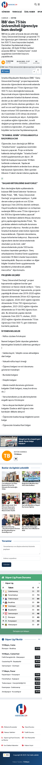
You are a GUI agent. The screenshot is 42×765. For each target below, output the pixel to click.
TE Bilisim (18, 454)
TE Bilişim (26, 762)
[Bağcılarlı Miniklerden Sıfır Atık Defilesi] (31, 477)
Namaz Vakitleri (9, 732)
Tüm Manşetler (29, 738)
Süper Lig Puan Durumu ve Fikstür (10, 739)
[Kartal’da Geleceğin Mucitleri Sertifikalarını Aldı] (31, 520)
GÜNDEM (6, 12)
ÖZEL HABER (29, 12)
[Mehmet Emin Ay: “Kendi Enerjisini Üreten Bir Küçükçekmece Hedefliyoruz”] (11, 520)
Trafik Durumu (29, 732)
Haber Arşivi (29, 745)
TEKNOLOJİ (17, 12)
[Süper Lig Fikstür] (39, 639)
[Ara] (35, 4)
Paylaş (6, 71)
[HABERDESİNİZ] (9, 4)
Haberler (4, 18)
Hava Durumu (29, 727)
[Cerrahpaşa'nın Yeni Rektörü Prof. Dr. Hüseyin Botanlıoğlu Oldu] (11, 477)
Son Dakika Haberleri (11, 745)
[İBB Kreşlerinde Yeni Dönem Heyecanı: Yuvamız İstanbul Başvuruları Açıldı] (11, 498)
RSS (7, 755)
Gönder (6, 565)
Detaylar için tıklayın (21, 631)
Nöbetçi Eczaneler (10, 727)
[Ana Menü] (39, 4)
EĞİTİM (13, 18)
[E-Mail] (16, 459)
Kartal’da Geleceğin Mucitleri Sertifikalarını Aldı (30, 528)
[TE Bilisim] (7, 456)
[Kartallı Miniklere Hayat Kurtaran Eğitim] (31, 498)
